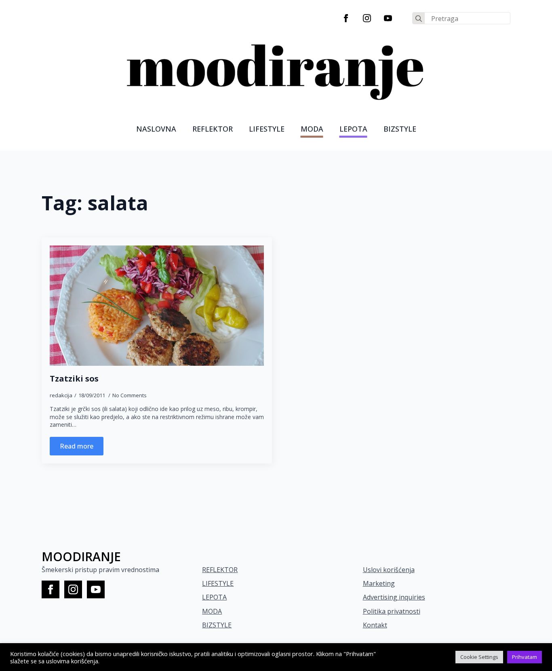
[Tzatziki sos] (157, 305)
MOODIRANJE (81, 556)
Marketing (379, 583)
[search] (419, 19)
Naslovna (156, 129)
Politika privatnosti (391, 611)
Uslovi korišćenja (389, 569)
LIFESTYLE (266, 129)
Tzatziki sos (74, 379)
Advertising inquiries (394, 597)
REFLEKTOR (220, 569)
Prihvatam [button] (524, 657)
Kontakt (375, 625)
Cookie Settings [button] (479, 657)
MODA (312, 129)
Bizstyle (399, 129)
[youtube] (388, 18)
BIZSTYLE (217, 625)
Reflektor (212, 129)
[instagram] (367, 18)
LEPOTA (353, 129)
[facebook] (346, 18)
